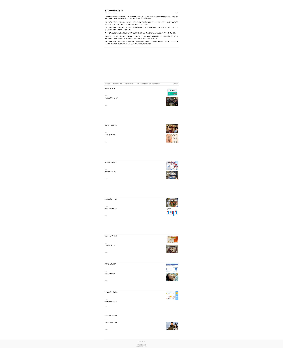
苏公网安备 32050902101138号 (141, 345)
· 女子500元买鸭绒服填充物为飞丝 (140, 83)
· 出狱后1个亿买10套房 (114, 83)
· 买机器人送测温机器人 (125, 83)
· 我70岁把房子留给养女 (154, 83)
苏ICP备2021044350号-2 (141, 344)
